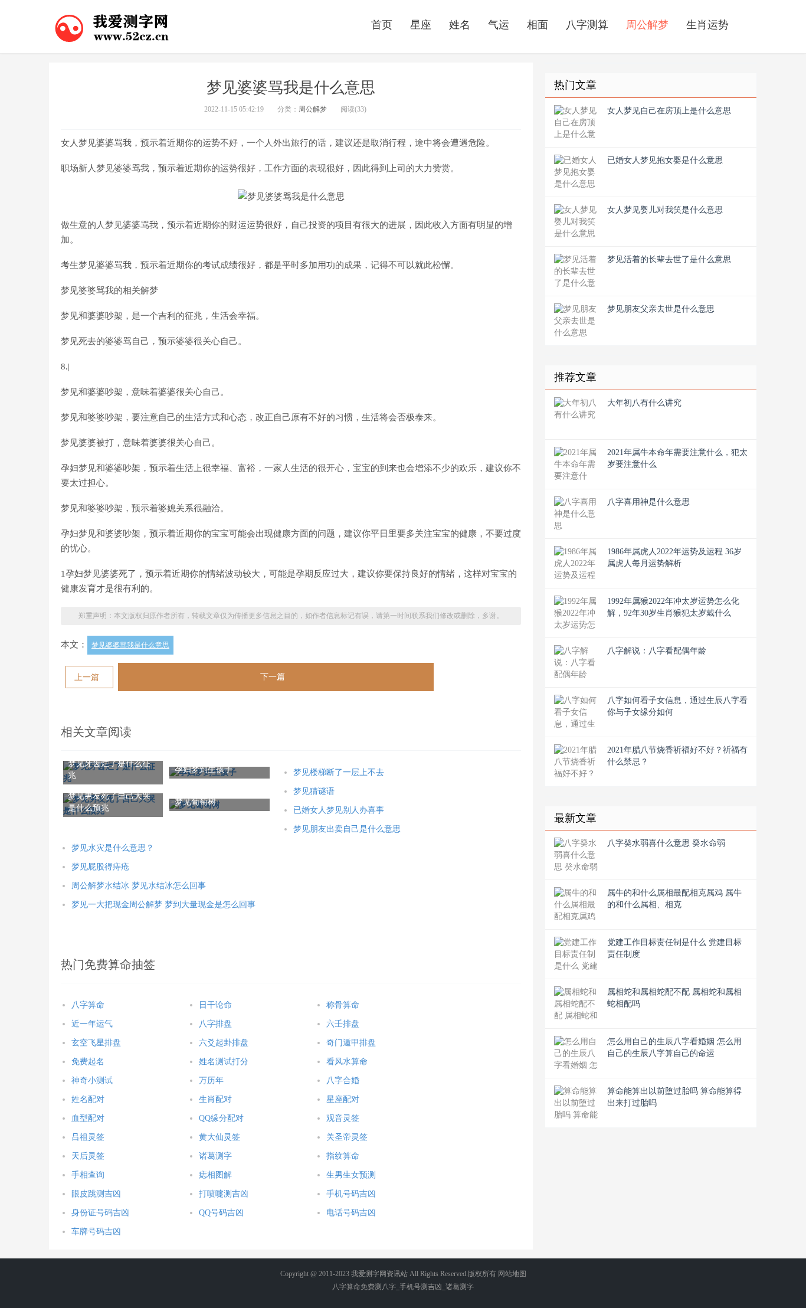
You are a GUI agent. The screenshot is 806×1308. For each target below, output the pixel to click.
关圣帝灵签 (347, 1137)
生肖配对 (215, 1099)
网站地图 (512, 1274)
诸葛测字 (215, 1156)
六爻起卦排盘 (223, 1042)
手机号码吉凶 (351, 1193)
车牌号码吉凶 (96, 1231)
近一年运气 (92, 1023)
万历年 (211, 1080)
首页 (381, 25)
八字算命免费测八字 (364, 1287)
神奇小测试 (92, 1080)
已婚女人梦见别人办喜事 (338, 810)
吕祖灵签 (87, 1137)
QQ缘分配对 (221, 1118)
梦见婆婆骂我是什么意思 (130, 645)
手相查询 (87, 1174)
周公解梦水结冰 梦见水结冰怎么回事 (138, 885)
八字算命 (87, 1004)
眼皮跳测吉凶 (96, 1193)
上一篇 (86, 677)
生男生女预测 (351, 1174)
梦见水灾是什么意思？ (112, 847)
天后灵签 (87, 1156)
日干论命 (215, 1004)
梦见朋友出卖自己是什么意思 (347, 829)
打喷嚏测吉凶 (223, 1193)
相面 (537, 25)
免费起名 (87, 1061)
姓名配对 (87, 1099)
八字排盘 (215, 1023)
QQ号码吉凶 (221, 1212)
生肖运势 (707, 25)
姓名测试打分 (223, 1061)
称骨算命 (342, 1004)
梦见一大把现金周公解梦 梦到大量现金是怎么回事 (163, 904)
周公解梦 (647, 25)
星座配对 (342, 1099)
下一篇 (272, 676)
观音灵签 (342, 1118)
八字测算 (587, 25)
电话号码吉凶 (351, 1212)
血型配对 (87, 1118)
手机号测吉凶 (420, 1287)
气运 (498, 25)
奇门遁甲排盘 (351, 1042)
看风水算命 (347, 1061)
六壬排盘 (342, 1023)
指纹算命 (342, 1156)
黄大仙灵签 (219, 1137)
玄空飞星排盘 (96, 1042)
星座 (420, 25)
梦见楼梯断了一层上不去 (338, 772)
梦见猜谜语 (314, 791)
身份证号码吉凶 (100, 1212)
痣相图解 (215, 1174)
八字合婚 (342, 1080)
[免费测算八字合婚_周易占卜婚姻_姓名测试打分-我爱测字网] (112, 26)
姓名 (459, 25)
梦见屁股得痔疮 (100, 866)
